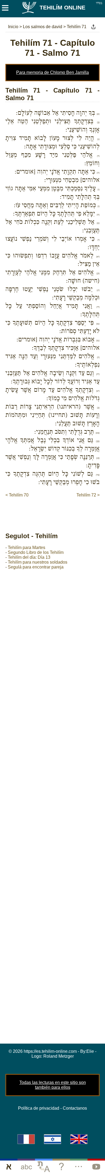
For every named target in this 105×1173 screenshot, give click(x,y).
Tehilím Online (62, 7)
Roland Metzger (58, 1056)
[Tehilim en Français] (26, 1139)
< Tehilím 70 (17, 495)
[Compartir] (93, 27)
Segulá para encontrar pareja (36, 567)
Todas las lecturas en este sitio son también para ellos (52, 1085)
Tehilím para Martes (26, 547)
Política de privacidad (38, 1108)
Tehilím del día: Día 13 (29, 557)
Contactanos (75, 1108)
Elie (90, 1051)
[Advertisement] (55, 509)
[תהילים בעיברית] (52, 1139)
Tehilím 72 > (88, 495)
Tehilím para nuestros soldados (37, 562)
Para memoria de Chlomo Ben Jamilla (52, 72)
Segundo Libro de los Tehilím (36, 552)
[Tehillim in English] (79, 1139)
